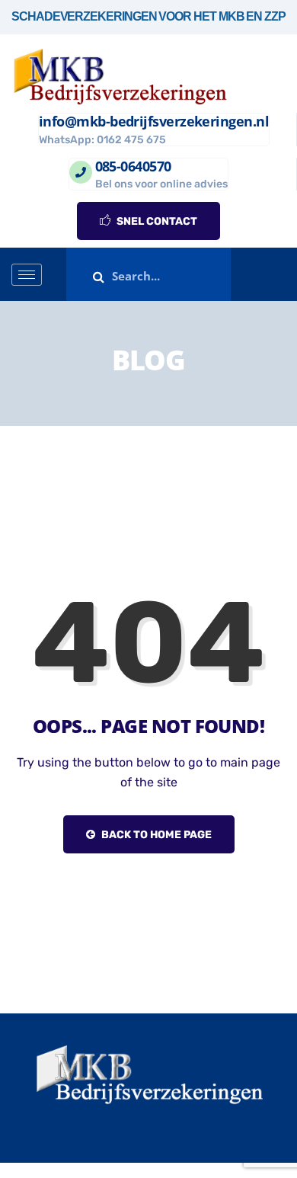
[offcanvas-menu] (280, 274)
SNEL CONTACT (155, 221)
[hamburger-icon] (26, 275)
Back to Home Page (155, 834)
